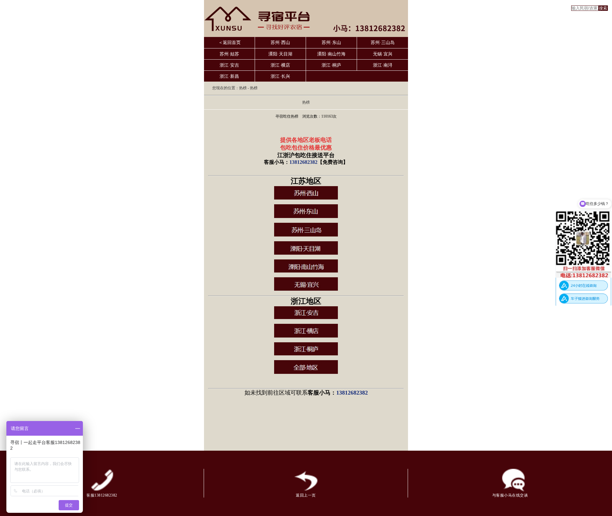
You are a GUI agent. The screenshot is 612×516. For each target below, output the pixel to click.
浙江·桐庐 (331, 65)
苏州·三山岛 (383, 42)
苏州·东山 (331, 42)
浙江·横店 (280, 65)
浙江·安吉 (229, 65)
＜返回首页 (229, 42)
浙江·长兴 (280, 76)
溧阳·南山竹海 (331, 54)
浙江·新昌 (229, 76)
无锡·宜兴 (382, 54)
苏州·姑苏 (229, 54)
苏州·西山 (280, 42)
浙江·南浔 (382, 65)
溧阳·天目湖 (280, 54)
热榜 (243, 88)
